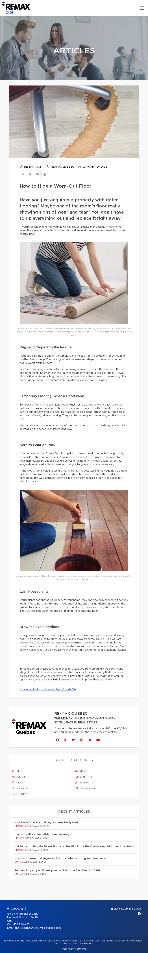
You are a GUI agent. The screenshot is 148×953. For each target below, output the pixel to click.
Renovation (32, 167)
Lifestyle (22, 794)
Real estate (87, 777)
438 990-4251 (21, 924)
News (83, 771)
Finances (22, 788)
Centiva (80, 948)
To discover (87, 788)
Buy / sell (23, 777)
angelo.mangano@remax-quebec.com (38, 928)
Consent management (82, 943)
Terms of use (60, 943)
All (18, 771)
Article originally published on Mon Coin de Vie (48, 689)
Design (20, 783)
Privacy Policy (135, 941)
